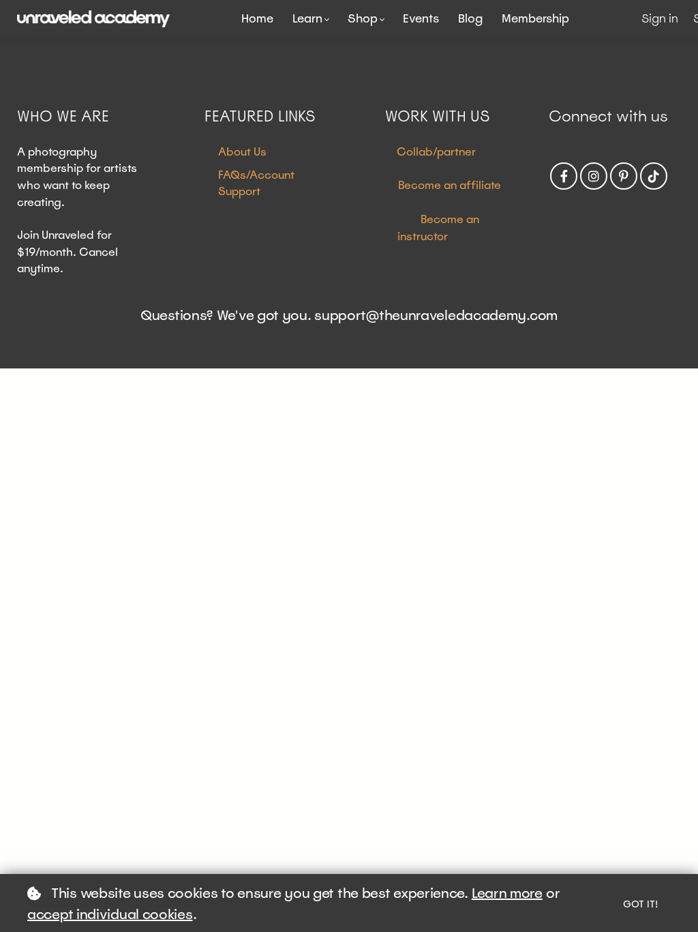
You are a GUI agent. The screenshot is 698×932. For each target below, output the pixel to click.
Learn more (507, 893)
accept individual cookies (110, 914)
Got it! (640, 904)
